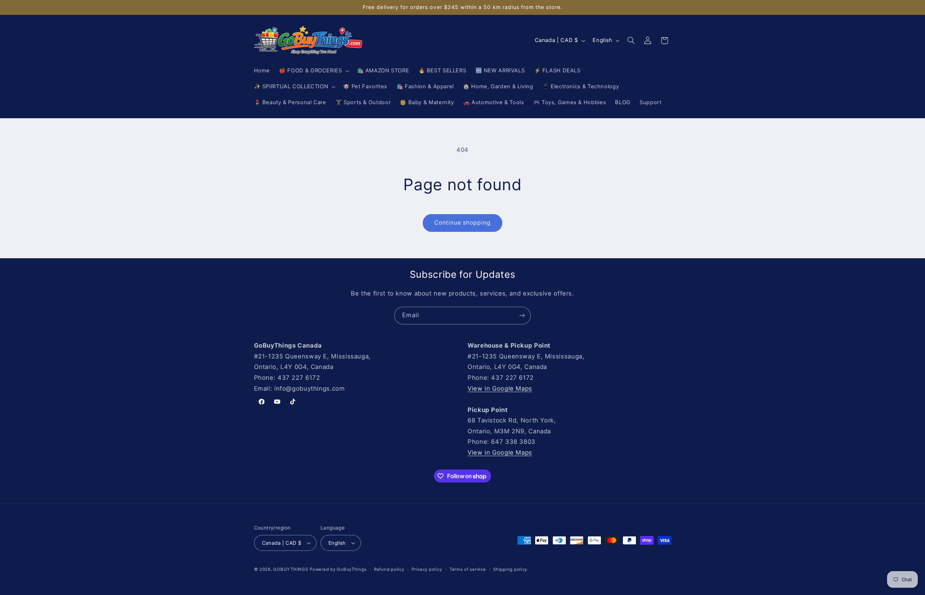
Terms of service (467, 569)
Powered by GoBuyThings (338, 569)
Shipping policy (510, 569)
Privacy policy (427, 569)
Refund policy (389, 569)
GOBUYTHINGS (290, 569)
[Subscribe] (522, 315)
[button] (313, 71)
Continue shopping (462, 222)
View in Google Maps (500, 388)
